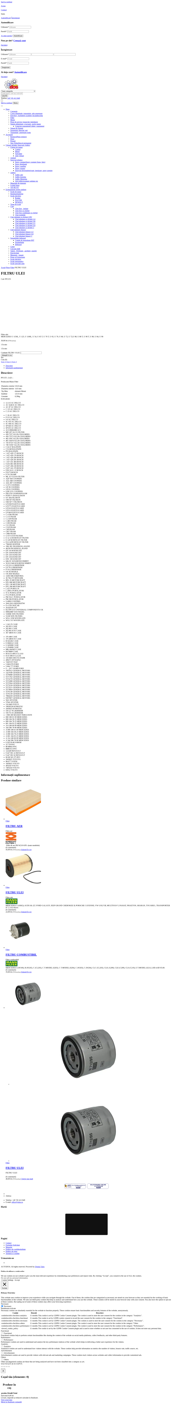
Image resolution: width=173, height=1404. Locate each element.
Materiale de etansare (18, 183)
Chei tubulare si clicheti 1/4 (25, 219)
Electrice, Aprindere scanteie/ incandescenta (26, 116)
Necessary (7, 1306)
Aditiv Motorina (21, 179)
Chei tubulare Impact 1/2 (24, 232)
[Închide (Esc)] (9, 1366)
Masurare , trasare (17, 255)
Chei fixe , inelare (21, 209)
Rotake (17, 198)
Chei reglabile (20, 215)
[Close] (3, 1371)
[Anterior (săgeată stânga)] (2, 1368)
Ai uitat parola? (6, 36)
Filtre (12, 118)
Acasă (3, 268)
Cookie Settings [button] (7, 1280)
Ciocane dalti (15, 249)
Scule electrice (15, 196)
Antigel (13, 158)
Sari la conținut (6, 2)
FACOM (18, 200)
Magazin (9, 1247)
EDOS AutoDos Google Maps (86, 1224)
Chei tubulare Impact (18, 230)
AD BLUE (14, 187)
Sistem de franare (16, 128)
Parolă (4, 31)
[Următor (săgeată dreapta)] (4, 1368)
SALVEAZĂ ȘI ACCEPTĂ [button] (11, 1364)
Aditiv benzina (20, 177)
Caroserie (13, 111)
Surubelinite (19, 242)
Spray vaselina (20, 166)
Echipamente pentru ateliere (16, 190)
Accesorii (9, 135)
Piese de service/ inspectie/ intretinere (24, 122)
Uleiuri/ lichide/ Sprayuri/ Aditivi (18, 145)
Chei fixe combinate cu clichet (26, 213)
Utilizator (5, 27)
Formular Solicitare (13, 1245)
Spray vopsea (20, 168)
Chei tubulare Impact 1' (23, 236)
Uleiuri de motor (16, 147)
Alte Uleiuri (19, 156)
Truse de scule (15, 204)
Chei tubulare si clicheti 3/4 (25, 226)
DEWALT (19, 202)
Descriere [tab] (9, 366)
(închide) (4, 45)
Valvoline (18, 154)
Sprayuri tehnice (16, 160)
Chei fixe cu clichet (22, 211)
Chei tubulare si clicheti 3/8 (25, 221)
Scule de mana (15, 192)
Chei (12, 206)
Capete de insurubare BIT (24, 240)
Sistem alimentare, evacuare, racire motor (25, 124)
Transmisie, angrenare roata (20, 133)
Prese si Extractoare (17, 257)
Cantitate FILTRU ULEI (10, 353)
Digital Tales (39, 1267)
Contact (4, 10)
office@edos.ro (17, 1202)
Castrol (17, 149)
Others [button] (3, 1357)
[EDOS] (11, 89)
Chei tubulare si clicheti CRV (21, 217)
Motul (17, 152)
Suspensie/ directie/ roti (19, 130)
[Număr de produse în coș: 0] (2, 100)
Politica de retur (11, 1251)
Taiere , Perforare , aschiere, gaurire (23, 251)
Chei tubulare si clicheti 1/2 (25, 223)
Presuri (13, 141)
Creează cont (19, 40)
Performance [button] (5, 1337)
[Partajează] (7, 1366)
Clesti (12, 247)
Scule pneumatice (16, 261)
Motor (12, 120)
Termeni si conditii (12, 1254)
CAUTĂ (4, 96)
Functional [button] (5, 1331)
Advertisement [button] (6, 1351)
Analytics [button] (4, 1344)
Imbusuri (18, 245)
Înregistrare (15, 18)
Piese (8, 109)
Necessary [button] (5, 1304)
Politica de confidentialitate (16, 1249)
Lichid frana (14, 185)
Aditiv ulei (19, 175)
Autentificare (6, 18)
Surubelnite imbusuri (18, 238)
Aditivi (13, 173)
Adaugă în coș (7, 355)
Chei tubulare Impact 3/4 (24, 234)
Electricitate (14, 253)
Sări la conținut (6, 103)
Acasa (3, 6)
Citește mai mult (27, 1179)
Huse (12, 139)
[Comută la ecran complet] (4, 1366)
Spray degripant (21, 164)
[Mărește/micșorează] (2, 1366)
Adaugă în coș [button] (26, 850)
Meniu (16, 103)
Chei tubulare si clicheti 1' (24, 228)
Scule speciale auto (17, 264)
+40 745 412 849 (13, 98)
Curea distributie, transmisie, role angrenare (26, 113)
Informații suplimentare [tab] (14, 368)
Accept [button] (17, 1280)
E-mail (4, 59)
